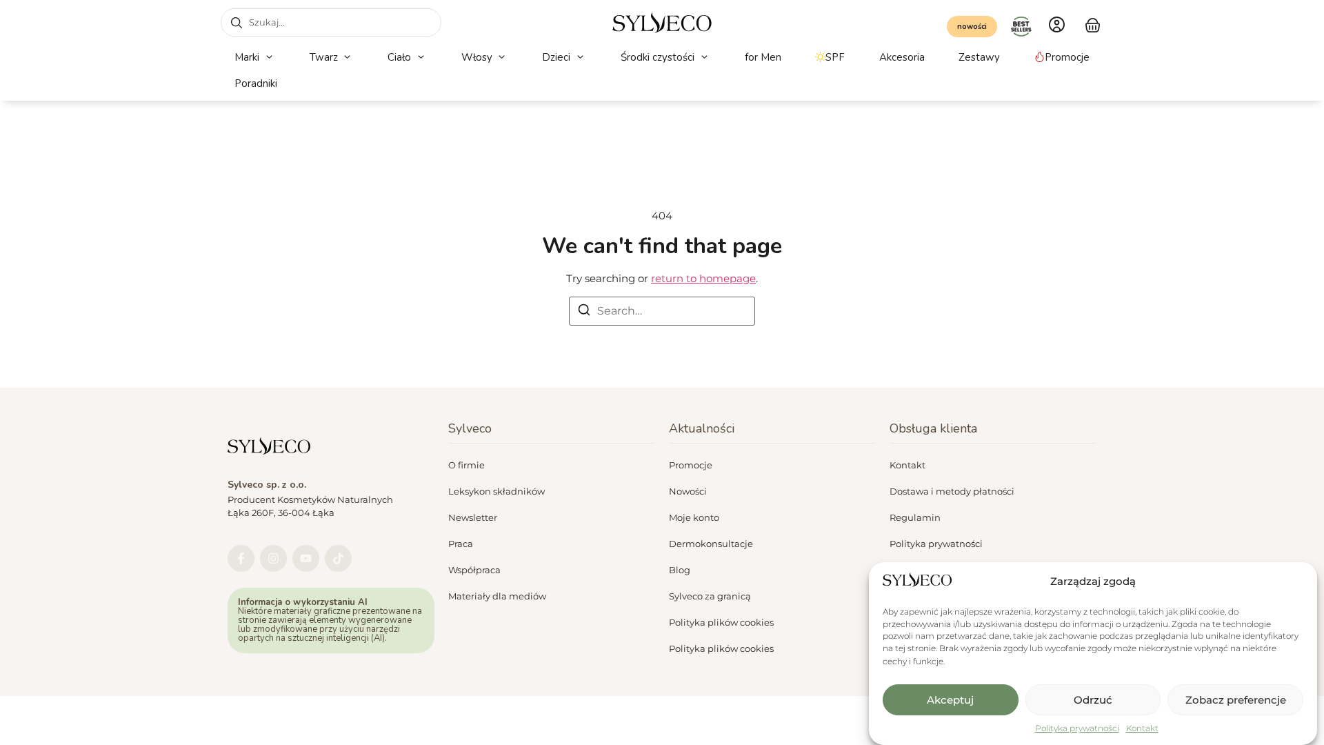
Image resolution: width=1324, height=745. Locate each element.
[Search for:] (662, 311)
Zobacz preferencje (1235, 699)
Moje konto (694, 517)
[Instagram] (273, 558)
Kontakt (1142, 728)
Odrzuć (1093, 699)
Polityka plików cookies (721, 622)
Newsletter (472, 517)
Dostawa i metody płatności (952, 491)
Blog (679, 569)
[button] (255, 57)
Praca (460, 543)
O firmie (466, 464)
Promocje (690, 464)
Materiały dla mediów (497, 596)
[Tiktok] (338, 558)
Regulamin (915, 517)
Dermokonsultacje (711, 543)
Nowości (688, 491)
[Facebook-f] (241, 558)
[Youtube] (305, 558)
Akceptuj (950, 699)
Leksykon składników (496, 491)
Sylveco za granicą (710, 596)
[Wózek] (1092, 23)
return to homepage (703, 278)
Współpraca (474, 569)
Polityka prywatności (1077, 728)
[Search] (584, 312)
